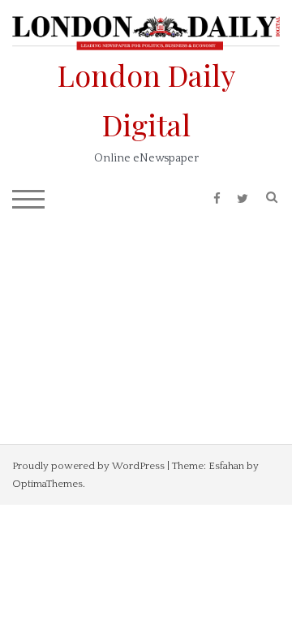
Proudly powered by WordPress (88, 466)
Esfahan (226, 466)
